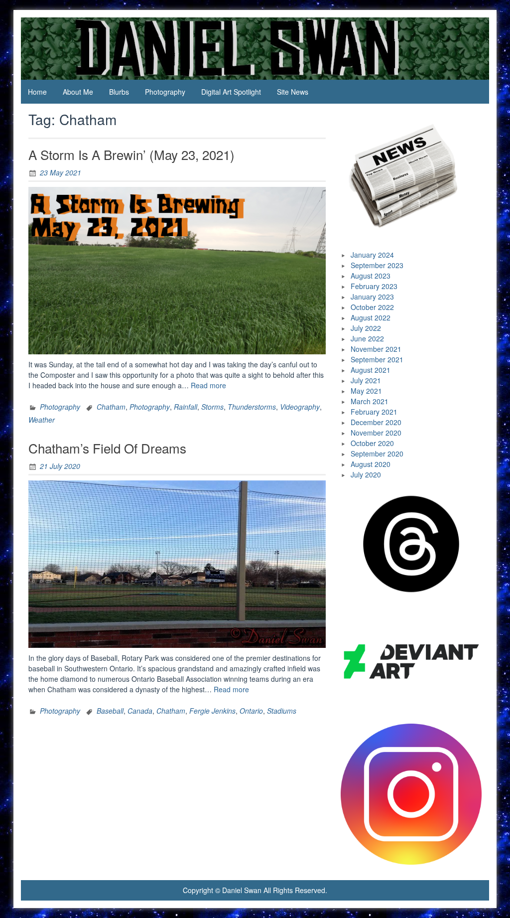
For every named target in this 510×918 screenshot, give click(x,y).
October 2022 (372, 307)
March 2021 (369, 401)
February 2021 (374, 412)
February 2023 (374, 286)
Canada (140, 711)
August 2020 (370, 464)
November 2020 (376, 433)
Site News (292, 92)
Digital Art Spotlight (231, 92)
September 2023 (377, 265)
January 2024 (372, 255)
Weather (41, 420)
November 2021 (376, 349)
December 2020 (376, 422)
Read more (208, 385)
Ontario (251, 711)
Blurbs (119, 92)
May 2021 (366, 391)
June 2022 (367, 338)
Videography (300, 407)
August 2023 (370, 276)
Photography (165, 92)
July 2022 (366, 328)
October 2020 (372, 443)
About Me (78, 92)
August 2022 (370, 317)
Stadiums (281, 711)
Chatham (111, 407)
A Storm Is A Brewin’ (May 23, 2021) (131, 154)
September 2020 (377, 454)
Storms (212, 407)
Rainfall (185, 407)
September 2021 (377, 359)
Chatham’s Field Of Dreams (107, 448)
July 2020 (366, 474)
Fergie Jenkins (212, 711)
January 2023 (372, 297)
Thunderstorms (252, 407)
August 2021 (370, 370)
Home (37, 92)
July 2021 (366, 380)
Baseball (110, 711)
